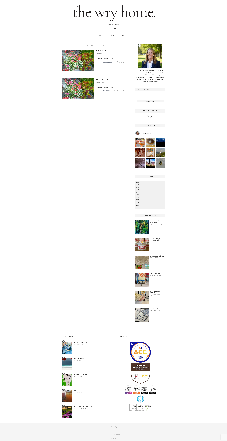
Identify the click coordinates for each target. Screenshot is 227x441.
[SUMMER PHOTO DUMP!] (67, 412)
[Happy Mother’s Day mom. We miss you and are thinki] (140, 152)
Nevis (76, 390)
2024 (137, 182)
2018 (137, 197)
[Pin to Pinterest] (121, 62)
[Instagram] (112, 28)
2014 (137, 207)
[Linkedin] (115, 28)
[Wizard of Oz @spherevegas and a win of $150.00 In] (140, 163)
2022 (137, 187)
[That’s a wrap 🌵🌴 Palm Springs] (160, 152)
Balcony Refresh (80, 342)
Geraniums (102, 51)
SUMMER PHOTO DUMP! (83, 407)
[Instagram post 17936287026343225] (150, 142)
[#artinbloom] (150, 152)
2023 (137, 184)
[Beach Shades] (67, 364)
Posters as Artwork (81, 374)
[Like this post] (115, 62)
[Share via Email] (123, 62)
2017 (137, 200)
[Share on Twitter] (119, 62)
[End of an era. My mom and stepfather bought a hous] (160, 163)
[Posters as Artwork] (67, 380)
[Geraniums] (78, 60)
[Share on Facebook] (117, 62)
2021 (137, 190)
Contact (122, 35)
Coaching (114, 35)
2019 (137, 195)
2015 (137, 205)
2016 (137, 202)
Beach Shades (79, 358)
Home (100, 35)
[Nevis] (67, 396)
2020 (137, 192)
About (107, 35)
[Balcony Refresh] (67, 348)
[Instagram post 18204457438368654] (140, 142)
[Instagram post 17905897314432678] (160, 142)
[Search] (128, 35)
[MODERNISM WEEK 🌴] (150, 163)
